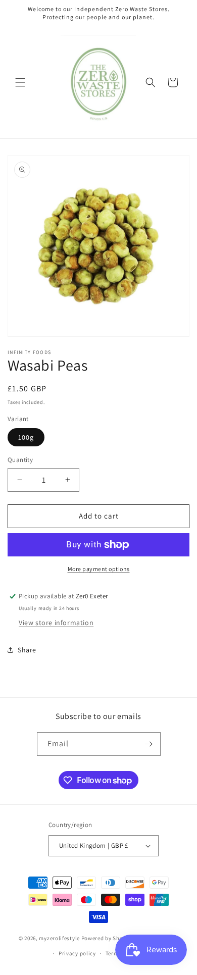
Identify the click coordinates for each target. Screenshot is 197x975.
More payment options (99, 569)
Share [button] (27, 649)
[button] (20, 82)
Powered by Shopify (107, 938)
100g (26, 437)
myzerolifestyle (59, 938)
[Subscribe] (149, 744)
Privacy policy (77, 953)
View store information (56, 622)
